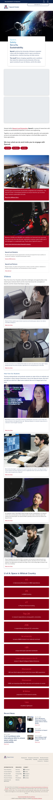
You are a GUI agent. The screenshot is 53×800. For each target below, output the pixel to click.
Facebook (27, 769)
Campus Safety (28, 759)
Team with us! (8, 270)
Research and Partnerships (20, 128)
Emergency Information (33, 757)
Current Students (8, 771)
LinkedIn (27, 775)
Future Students (7, 769)
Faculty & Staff (7, 773)
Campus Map (19, 773)
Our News (24, 148)
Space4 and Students (11, 252)
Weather (17, 780)
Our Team (7, 148)
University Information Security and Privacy (26, 796)
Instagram (27, 773)
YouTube (27, 777)
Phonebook (18, 777)
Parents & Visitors (8, 777)
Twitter (26, 771)
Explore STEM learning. (10, 259)
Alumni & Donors (8, 775)
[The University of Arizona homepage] (12, 1)
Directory (18, 769)
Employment (24, 757)
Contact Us (40, 761)
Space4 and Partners (11, 264)
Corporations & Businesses (7, 780)
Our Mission (16, 148)
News (17, 775)
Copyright (35, 759)
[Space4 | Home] (15, 7)
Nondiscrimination (44, 757)
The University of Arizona (37, 798)
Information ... (37, 4)
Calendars (18, 771)
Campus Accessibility (43, 759)
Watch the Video (9, 325)
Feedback (46, 761)
